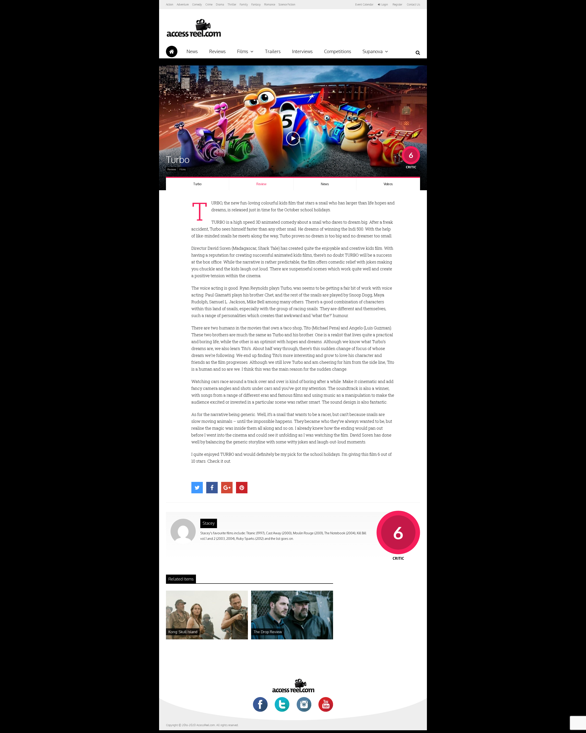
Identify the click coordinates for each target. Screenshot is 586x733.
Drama (220, 4)
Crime (208, 4)
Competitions (337, 51)
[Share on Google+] (227, 487)
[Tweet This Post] (197, 487)
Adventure (183, 4)
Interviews (302, 51)
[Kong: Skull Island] (207, 638)
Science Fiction (287, 4)
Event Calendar (364, 4)
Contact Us (413, 4)
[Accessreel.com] (193, 36)
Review (261, 184)
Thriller (232, 4)
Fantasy (256, 4)
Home (171, 51)
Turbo (197, 184)
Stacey (209, 523)
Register (397, 4)
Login (384, 4)
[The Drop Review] (292, 638)
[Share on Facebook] (212, 487)
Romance (269, 4)
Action (169, 4)
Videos (388, 184)
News (192, 51)
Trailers (273, 51)
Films (242, 51)
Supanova (373, 51)
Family (244, 4)
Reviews (217, 51)
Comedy (197, 4)
